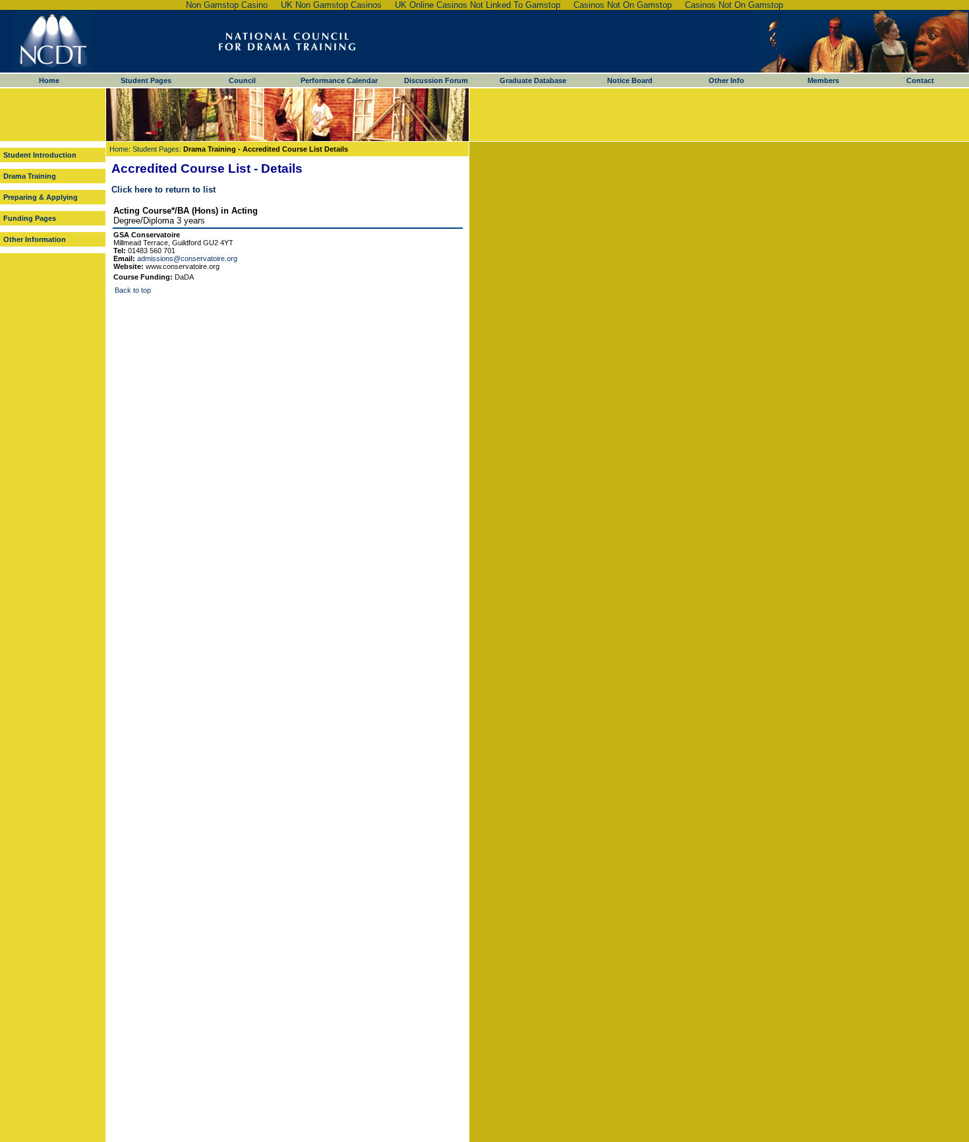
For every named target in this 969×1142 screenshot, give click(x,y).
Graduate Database (533, 80)
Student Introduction (39, 155)
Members (823, 80)
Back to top (133, 290)
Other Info (726, 80)
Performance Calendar (339, 80)
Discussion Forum (436, 80)
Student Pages (146, 80)
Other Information (34, 239)
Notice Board (630, 80)
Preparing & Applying (40, 197)
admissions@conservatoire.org (187, 258)
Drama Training (29, 176)
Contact (920, 80)
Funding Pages (29, 218)
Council (242, 80)
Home (49, 80)
